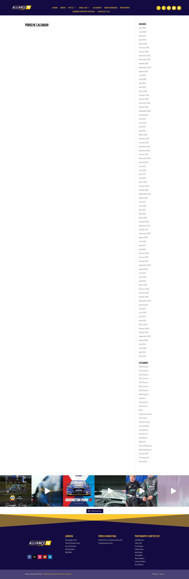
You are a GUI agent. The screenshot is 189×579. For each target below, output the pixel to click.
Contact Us (103, 12)
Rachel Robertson (145, 450)
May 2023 (142, 174)
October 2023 (143, 154)
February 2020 (144, 289)
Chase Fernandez (145, 414)
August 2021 (143, 237)
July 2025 (142, 75)
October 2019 (143, 297)
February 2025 (144, 95)
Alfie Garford (143, 406)
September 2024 (145, 111)
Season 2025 (143, 453)
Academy (97, 8)
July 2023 (142, 166)
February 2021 (144, 253)
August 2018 (143, 340)
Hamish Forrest (144, 422)
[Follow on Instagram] (169, 8)
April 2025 (142, 87)
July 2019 (142, 309)
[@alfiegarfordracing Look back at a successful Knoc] (173, 491)
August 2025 (143, 71)
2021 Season (143, 378)
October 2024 (143, 107)
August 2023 (143, 162)
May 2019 (142, 316)
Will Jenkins (143, 461)
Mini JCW (83, 8)
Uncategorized (144, 457)
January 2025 (143, 99)
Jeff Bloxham (139, 540)
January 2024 (143, 142)
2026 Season (143, 394)
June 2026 (142, 32)
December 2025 (144, 55)
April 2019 (142, 320)
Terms (161, 574)
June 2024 (142, 123)
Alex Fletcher (143, 402)
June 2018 (142, 348)
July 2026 (142, 28)
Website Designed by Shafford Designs (58, 574)
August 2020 (143, 269)
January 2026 (143, 51)
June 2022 (142, 206)
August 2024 (143, 115)
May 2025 (142, 83)
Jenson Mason (144, 426)
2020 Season (143, 374)
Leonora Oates (140, 561)
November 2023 (144, 150)
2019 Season (143, 370)
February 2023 (144, 186)
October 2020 (143, 261)
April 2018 (142, 356)
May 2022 (142, 210)
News (63, 8)
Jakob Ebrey (139, 549)
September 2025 (145, 67)
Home (54, 8)
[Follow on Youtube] (174, 8)
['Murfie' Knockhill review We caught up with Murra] (141, 491)
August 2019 (143, 305)
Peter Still (138, 543)
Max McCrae (143, 438)
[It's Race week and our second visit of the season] (15, 491)
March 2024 (143, 135)
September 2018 (145, 336)
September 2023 (145, 158)
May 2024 (142, 127)
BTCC (71, 8)
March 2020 (143, 285)
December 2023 (144, 146)
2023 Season (143, 386)
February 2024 (144, 138)
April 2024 (142, 131)
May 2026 (142, 36)
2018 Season (143, 366)
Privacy (154, 574)
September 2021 (145, 233)
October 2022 (143, 190)
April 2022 (142, 214)
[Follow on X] (164, 8)
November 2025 (144, 59)
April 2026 (142, 40)
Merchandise (110, 8)
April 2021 (142, 249)
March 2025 (143, 91)
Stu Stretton (139, 564)
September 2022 (145, 194)
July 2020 (142, 273)
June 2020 (142, 277)
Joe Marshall (143, 430)
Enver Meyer (139, 546)
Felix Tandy (143, 418)
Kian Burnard (143, 434)
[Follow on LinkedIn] (179, 8)
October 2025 (143, 63)
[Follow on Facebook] (158, 8)
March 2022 (143, 217)
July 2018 (142, 344)
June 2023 (142, 170)
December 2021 (144, 225)
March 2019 (143, 324)
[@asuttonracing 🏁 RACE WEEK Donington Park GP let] (47, 491)
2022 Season (143, 382)
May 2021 (142, 245)
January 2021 (143, 257)
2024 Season (143, 390)
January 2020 (143, 293)
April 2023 (142, 178)
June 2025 (142, 79)
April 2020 (142, 281)
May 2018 (142, 352)
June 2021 (142, 241)
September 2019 (145, 301)
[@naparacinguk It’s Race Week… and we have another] (78, 491)
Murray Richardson (145, 446)
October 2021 (143, 229)
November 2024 (144, 103)
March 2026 (143, 44)
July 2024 (142, 119)
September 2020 (145, 265)
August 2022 (143, 198)
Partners (125, 8)
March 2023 (143, 182)
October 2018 (143, 332)
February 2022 (144, 221)
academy (142, 398)
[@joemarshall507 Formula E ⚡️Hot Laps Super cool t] (110, 491)
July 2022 (142, 202)
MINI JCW (142, 442)
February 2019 (144, 328)
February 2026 (144, 47)
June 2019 (142, 312)
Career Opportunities (83, 12)
